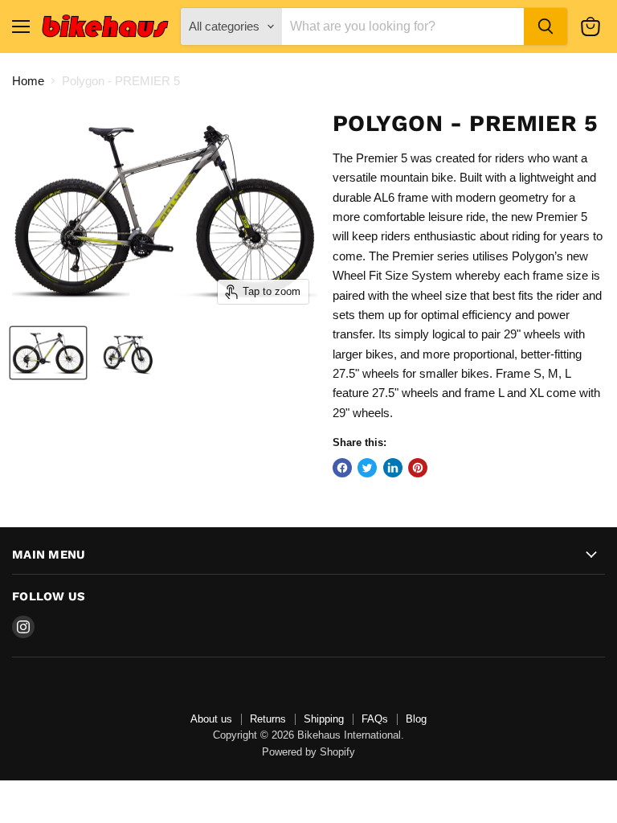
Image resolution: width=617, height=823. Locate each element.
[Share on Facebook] (342, 467)
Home (28, 81)
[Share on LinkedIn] (392, 467)
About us (211, 719)
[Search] (545, 26)
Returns (268, 719)
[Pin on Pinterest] (417, 467)
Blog (416, 719)
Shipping (324, 719)
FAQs (375, 719)
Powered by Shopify (308, 752)
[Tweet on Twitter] (367, 467)
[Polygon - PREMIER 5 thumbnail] (48, 353)
